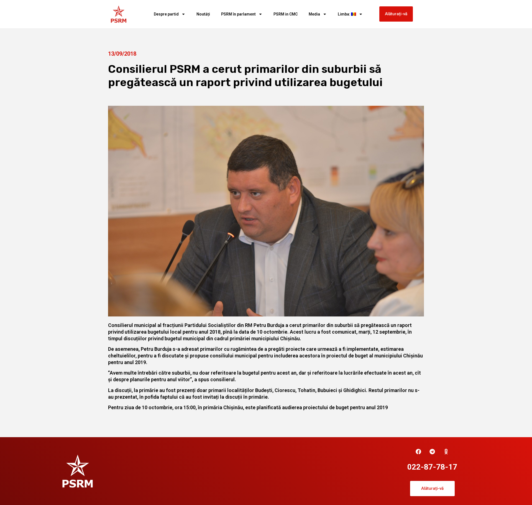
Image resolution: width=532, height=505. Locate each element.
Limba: (344, 14)
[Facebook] (418, 451)
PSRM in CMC (285, 14)
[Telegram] (432, 451)
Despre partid (166, 14)
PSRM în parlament (238, 14)
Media (314, 14)
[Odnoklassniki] (446, 451)
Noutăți (203, 14)
